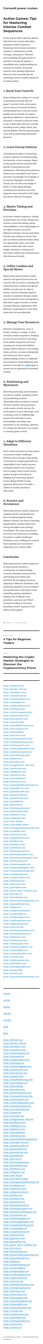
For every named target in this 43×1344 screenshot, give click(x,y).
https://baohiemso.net (14, 1202)
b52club (7, 1020)
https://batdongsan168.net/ (16, 851)
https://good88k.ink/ (13, 801)
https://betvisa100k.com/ (15, 861)
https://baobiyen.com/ (14, 844)
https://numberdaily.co (14, 1268)
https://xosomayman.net (15, 1083)
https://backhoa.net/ (13, 841)
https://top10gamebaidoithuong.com (21, 1182)
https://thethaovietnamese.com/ (19, 930)
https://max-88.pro (12, 1175)
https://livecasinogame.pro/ (16, 808)
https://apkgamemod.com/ (16, 838)
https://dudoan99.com (14, 1136)
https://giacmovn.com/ (14, 884)
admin (9, 623)
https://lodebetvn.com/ (14, 814)
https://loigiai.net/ (12, 907)
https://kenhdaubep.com (15, 1251)
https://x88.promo (12, 1112)
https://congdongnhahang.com (18, 1225)
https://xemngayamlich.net (16, 1321)
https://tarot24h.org (13, 1281)
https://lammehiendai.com (16, 1258)
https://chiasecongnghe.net (16, 1218)
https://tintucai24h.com (15, 1294)
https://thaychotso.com (14, 1188)
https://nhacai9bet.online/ (16, 824)
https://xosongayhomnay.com (17, 1096)
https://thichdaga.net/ (14, 709)
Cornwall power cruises (20, 8)
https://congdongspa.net (15, 1228)
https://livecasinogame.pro (16, 1162)
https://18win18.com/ (13, 686)
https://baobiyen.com (13, 1198)
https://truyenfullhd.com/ (15, 950)
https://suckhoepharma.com (17, 1274)
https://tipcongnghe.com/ (15, 943)
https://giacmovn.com (14, 1238)
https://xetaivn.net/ (13, 973)
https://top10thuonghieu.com (17, 1301)
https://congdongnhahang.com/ (18, 871)
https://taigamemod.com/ (15, 924)
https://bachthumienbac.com (17, 1093)
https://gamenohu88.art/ (15, 795)
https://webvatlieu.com (14, 1317)
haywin (6, 1007)
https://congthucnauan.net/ (16, 877)
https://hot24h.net (12, 1248)
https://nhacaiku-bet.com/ (16, 788)
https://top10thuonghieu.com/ (18, 947)
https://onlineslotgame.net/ (16, 699)
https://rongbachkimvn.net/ (17, 705)
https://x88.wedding (13, 1086)
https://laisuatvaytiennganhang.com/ (21, 900)
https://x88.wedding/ (13, 732)
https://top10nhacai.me (14, 1050)
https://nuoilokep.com (14, 1185)
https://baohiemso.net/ (14, 848)
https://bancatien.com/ (14, 735)
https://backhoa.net (13, 1195)
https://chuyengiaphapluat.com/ (19, 867)
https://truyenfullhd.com (15, 1304)
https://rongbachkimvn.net (16, 1060)
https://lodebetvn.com (14, 1169)
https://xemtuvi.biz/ (13, 970)
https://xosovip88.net (13, 1056)
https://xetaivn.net (12, 1327)
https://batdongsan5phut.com (17, 1208)
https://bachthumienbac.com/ (17, 738)
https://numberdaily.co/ (14, 914)
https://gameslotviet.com (15, 1152)
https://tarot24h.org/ (13, 927)
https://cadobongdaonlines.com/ (19, 748)
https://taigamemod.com (15, 1278)
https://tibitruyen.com (14, 1291)
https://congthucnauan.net (16, 1231)
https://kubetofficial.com (15, 1165)
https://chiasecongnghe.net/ (17, 864)
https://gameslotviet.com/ (16, 798)
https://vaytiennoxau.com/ (16, 960)
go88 (5, 1027)
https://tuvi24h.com (13, 1311)
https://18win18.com (13, 1040)
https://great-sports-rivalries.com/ (20, 891)
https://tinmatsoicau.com (15, 1069)
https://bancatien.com (14, 1089)
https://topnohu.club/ (13, 722)
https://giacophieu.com (14, 1241)
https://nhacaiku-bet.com (15, 1142)
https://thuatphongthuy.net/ (17, 933)
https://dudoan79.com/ (14, 775)
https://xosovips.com (13, 1116)
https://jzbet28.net (12, 1159)
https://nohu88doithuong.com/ (18, 725)
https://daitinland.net (13, 1235)
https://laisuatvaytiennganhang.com (21, 1255)
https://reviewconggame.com (17, 1066)
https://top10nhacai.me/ (15, 695)
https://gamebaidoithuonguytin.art (20, 1139)
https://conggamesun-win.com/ (18, 765)
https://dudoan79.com (14, 1129)
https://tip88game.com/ (15, 772)
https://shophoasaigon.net (16, 1271)
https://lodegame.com (14, 1172)
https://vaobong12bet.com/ (16, 745)
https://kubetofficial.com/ (15, 811)
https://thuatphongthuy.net (16, 1288)
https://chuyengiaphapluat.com (18, 1222)
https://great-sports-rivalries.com (19, 1245)
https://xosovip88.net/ (14, 702)
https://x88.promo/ (12, 758)
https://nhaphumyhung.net (16, 1264)
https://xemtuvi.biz (12, 1324)
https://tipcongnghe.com (15, 1298)
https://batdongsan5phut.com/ (18, 854)
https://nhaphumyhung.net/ (17, 910)
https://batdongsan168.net (16, 1205)
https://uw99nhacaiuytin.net (17, 1106)
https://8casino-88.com (14, 1043)
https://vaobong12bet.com (16, 1099)
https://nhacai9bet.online (15, 1179)
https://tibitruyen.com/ (14, 937)
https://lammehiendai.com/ (16, 904)
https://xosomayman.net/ (15, 729)
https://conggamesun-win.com (18, 1119)
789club (7, 1013)
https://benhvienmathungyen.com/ (20, 857)
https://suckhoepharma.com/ (17, 920)
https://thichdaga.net (13, 1063)
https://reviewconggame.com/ (17, 712)
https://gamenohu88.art (15, 1149)
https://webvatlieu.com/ (15, 963)
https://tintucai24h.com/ (15, 940)
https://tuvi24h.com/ (13, 957)
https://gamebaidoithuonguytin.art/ (20, 785)
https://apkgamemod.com (15, 1192)
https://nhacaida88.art (14, 1132)
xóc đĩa (6, 1000)
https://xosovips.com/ (14, 762)
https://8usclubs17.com (14, 1046)
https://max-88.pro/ (13, 821)
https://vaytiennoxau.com (15, 1314)
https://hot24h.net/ (12, 894)
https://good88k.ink (13, 1155)
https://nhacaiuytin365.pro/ (16, 755)
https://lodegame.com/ (14, 818)
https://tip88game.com (14, 1126)
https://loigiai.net (11, 1261)
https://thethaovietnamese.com (18, 1284)
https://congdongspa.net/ (15, 874)
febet (5, 1033)
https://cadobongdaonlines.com (18, 1103)
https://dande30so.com (14, 1122)
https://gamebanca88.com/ (16, 791)
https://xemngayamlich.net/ (17, 967)
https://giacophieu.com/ (15, 887)
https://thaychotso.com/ (15, 834)
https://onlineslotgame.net (16, 1053)
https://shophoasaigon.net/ (16, 917)
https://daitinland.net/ (14, 881)
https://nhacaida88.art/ (14, 778)
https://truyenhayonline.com (17, 1307)
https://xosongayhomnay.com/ (18, 742)
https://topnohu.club (13, 1076)
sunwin (6, 993)
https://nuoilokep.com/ (14, 831)
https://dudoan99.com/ (14, 781)
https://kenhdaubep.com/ (15, 897)
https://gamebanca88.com (16, 1145)
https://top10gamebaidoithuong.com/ (21, 828)
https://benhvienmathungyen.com (20, 1212)
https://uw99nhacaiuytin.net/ (17, 752)
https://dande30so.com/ (15, 768)
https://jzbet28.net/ (13, 805)
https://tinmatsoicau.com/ (16, 715)
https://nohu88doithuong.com (18, 1079)
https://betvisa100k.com (15, 1215)
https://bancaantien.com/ (15, 719)
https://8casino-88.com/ (15, 689)
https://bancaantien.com (15, 1073)
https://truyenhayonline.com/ (17, 953)
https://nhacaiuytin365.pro (16, 1109)
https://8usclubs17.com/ (14, 692)
